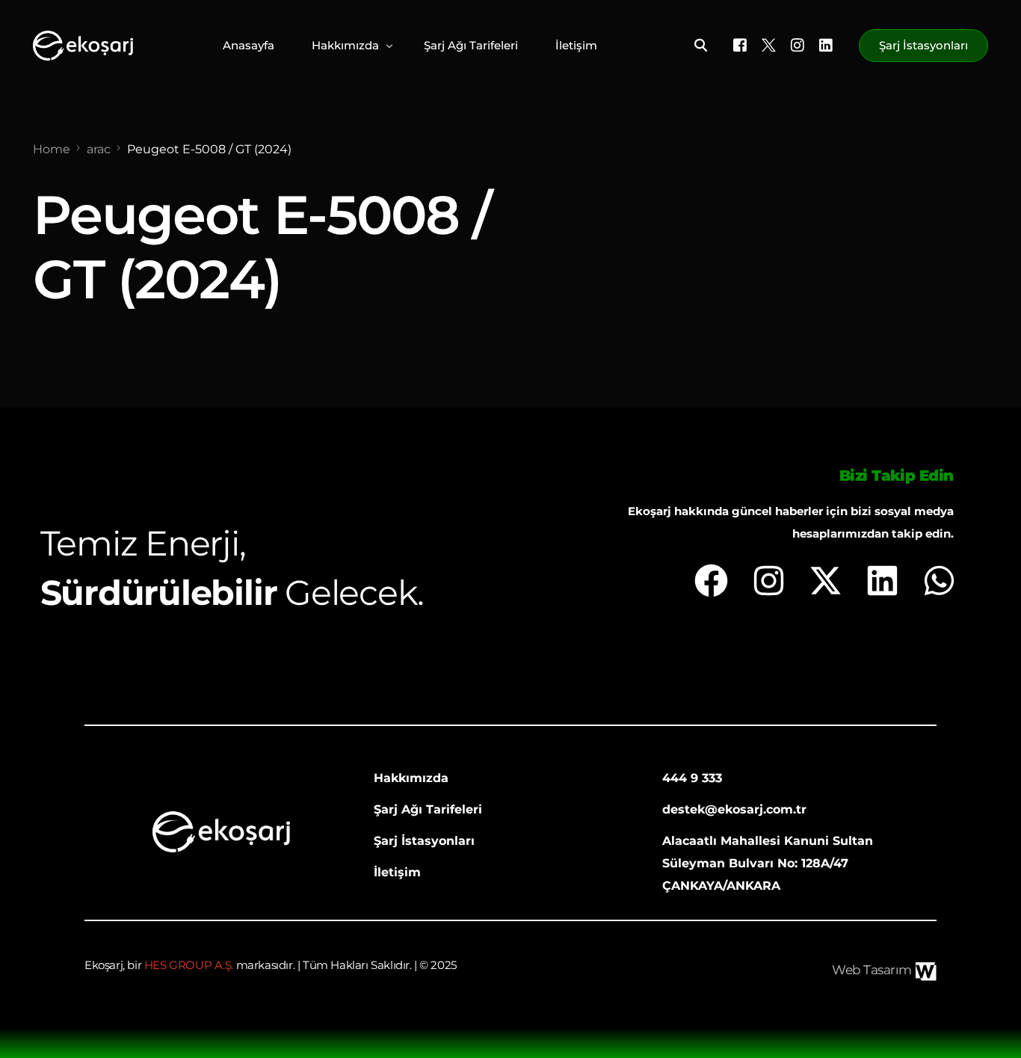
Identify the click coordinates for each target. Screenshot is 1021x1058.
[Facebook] (740, 44)
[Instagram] (797, 44)
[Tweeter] (768, 44)
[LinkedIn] (826, 44)
